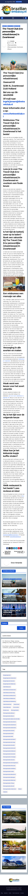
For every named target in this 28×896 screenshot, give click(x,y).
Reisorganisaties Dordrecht (9, 748)
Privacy (20, 889)
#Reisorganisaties (11, 45)
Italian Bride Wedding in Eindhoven (8, 553)
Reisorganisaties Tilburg (8, 783)
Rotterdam (6, 608)
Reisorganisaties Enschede (9, 753)
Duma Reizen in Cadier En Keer (13, 596)
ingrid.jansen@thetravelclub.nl (10, 535)
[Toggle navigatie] (13, 18)
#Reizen (9, 49)
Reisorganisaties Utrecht (8, 786)
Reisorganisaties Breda (8, 733)
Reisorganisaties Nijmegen (9, 777)
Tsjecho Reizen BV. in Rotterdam (11, 611)
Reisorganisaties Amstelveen (9, 724)
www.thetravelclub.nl (15, 536)
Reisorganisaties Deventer (9, 745)
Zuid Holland (17, 608)
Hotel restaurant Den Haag (9, 692)
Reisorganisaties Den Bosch (9, 739)
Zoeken (21, 628)
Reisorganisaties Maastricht (9, 774)
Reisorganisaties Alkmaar (8, 713)
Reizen (19, 788)
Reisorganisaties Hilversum (9, 765)
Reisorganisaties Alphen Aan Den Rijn (11, 718)
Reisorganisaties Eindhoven (9, 751)
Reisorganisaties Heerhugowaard (10, 762)
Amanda (12, 41)
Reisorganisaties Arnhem (8, 730)
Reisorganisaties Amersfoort (9, 721)
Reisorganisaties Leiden (8, 771)
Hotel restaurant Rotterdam (9, 698)
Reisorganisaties (14, 710)
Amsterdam (6, 579)
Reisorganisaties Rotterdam (9, 780)
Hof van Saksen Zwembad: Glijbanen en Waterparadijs (12, 865)
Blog (5, 814)
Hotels (10, 893)
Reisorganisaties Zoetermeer (9, 788)
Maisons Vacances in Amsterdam (11, 582)
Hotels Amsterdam (7, 704)
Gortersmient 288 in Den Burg (18, 552)
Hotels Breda (16, 704)
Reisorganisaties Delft (8, 736)
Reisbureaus (6, 710)
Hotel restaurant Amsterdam (9, 689)
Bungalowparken (7, 675)
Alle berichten (14, 887)
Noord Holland (13, 579)
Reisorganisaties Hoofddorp (9, 768)
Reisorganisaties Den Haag (9, 742)
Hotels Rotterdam (7, 707)
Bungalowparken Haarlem (9, 680)
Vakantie (19, 579)
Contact (22, 893)
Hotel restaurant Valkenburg (9, 701)
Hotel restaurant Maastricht (9, 695)
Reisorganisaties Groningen (9, 756)
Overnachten (16, 707)
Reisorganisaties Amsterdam (9, 727)
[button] (23, 18)
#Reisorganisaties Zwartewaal (15, 47)
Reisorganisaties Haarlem (9, 759)
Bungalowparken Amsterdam (9, 678)
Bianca (6, 821)
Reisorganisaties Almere (8, 716)
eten (23, 496)
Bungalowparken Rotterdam (9, 683)
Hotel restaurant (6, 686)
